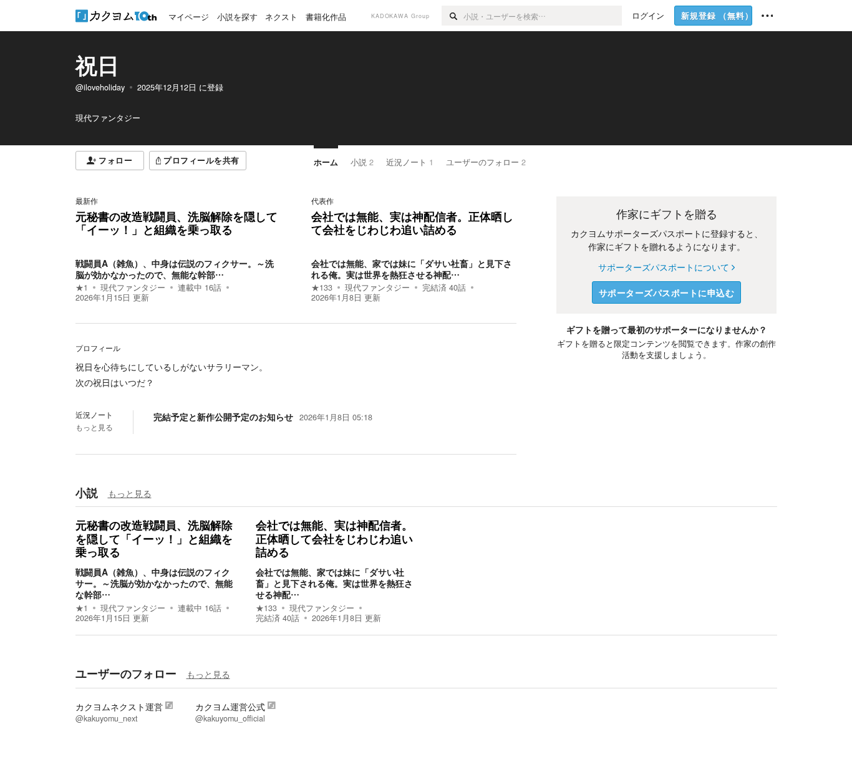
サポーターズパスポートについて (663, 267)
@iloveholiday (100, 87)
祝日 (97, 64)
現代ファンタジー (132, 287)
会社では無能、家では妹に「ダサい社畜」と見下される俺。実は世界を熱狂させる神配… (411, 269)
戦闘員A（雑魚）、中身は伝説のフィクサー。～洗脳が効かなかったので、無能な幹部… (174, 269)
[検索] (452, 16)
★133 (321, 287)
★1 (81, 287)
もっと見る (94, 427)
